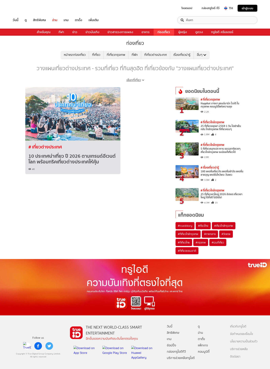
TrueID (24, 8)
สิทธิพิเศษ (39, 20)
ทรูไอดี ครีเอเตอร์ (222, 32)
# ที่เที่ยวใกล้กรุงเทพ (212, 122)
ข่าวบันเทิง (92, 32)
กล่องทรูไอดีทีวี (176, 351)
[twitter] (49, 346)
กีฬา (61, 32)
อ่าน (54, 20)
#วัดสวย (226, 234)
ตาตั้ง (78, 20)
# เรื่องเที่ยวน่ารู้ (210, 167)
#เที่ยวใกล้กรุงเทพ (223, 226)
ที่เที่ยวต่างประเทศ (155, 54)
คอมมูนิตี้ (204, 351)
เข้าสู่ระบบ (247, 8)
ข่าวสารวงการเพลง (120, 32)
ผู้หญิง (182, 32)
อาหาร (145, 32)
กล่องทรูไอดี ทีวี (210, 8)
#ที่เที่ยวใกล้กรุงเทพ (188, 234)
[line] (27, 346)
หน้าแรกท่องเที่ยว (75, 54)
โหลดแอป (186, 8)
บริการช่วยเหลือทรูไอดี (181, 358)
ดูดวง (199, 32)
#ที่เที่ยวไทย (184, 242)
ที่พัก (135, 54)
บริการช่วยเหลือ (239, 349)
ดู (26, 20)
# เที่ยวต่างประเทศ (45, 146)
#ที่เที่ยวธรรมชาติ (187, 251)
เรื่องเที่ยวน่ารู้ (181, 54)
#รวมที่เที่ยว (218, 242)
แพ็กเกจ (203, 345)
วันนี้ (15, 20)
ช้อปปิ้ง (171, 345)
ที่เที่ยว (96, 54)
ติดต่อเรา (235, 357)
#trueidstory (185, 226)
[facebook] (38, 346)
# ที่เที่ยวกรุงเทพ (210, 99)
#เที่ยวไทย (203, 226)
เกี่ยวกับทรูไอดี (238, 326)
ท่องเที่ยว (164, 32)
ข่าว (74, 32)
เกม (66, 20)
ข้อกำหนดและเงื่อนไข (241, 334)
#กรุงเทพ (201, 242)
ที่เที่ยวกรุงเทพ (116, 54)
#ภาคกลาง (210, 234)
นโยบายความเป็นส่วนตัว (243, 341)
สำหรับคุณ (43, 32)
